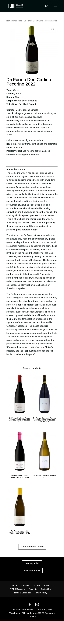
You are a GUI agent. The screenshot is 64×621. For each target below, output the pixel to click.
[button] (53, 29)
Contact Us (46, 589)
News (46, 585)
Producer (25, 585)
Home (9, 21)
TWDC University (17, 589)
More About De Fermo (32, 546)
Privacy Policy (41, 593)
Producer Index (32, 570)
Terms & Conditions (22, 593)
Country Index (32, 563)
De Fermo (17, 21)
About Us (33, 589)
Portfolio (36, 585)
